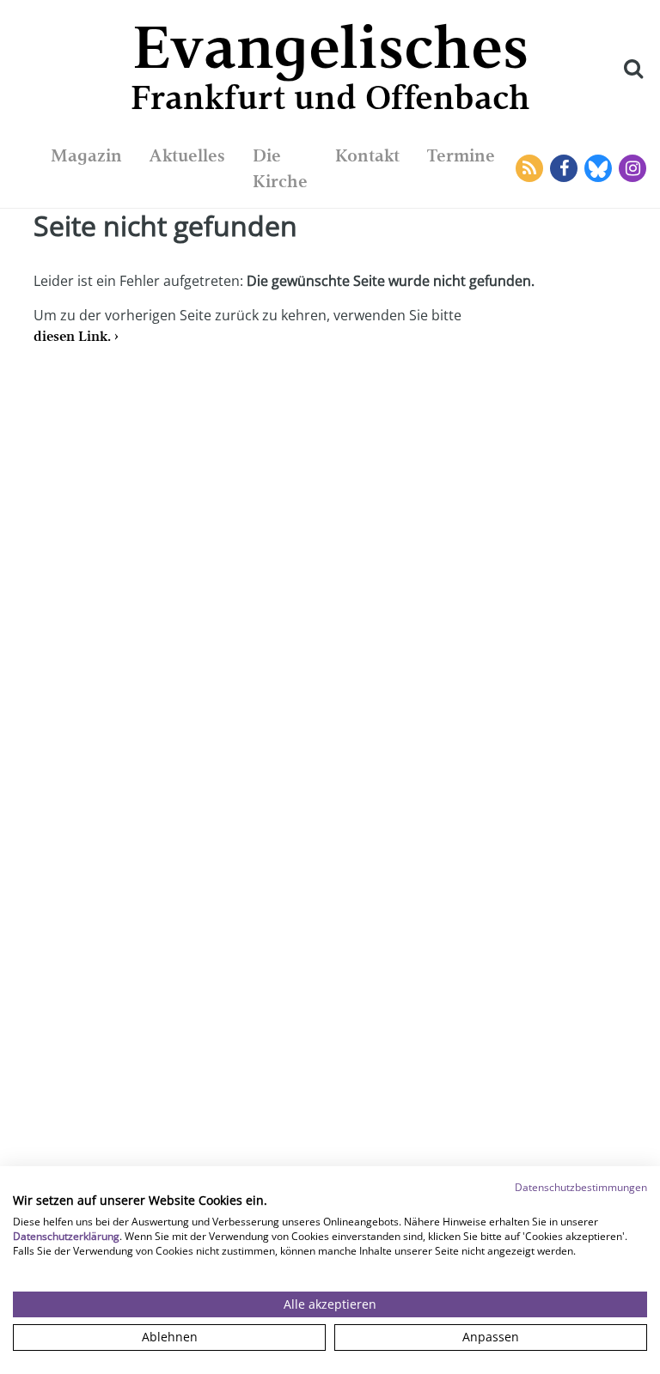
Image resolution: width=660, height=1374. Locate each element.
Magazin (86, 155)
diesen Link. (72, 336)
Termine (461, 155)
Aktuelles (187, 155)
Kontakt (367, 155)
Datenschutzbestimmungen (581, 1187)
